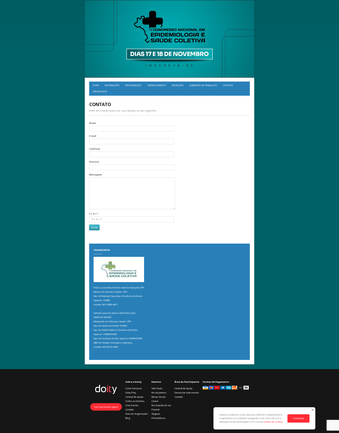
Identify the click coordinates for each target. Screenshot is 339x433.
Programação (133, 85)
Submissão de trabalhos (203, 85)
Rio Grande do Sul (161, 405)
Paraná (155, 409)
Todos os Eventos (134, 401)
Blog (127, 418)
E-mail (92, 136)
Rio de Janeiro (158, 392)
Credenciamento (156, 85)
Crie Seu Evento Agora (106, 406)
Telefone (94, 148)
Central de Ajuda (134, 396)
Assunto (94, 161)
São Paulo (156, 388)
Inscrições (177, 85)
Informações (112, 85)
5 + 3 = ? (93, 213)
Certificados (100, 91)
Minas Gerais (158, 396)
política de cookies (273, 421)
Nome (92, 123)
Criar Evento (131, 405)
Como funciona (133, 388)
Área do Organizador (136, 413)
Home (96, 85)
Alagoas (155, 413)
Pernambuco (158, 418)
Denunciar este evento (186, 392)
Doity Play (130, 392)
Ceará (154, 401)
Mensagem (95, 174)
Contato (228, 85)
